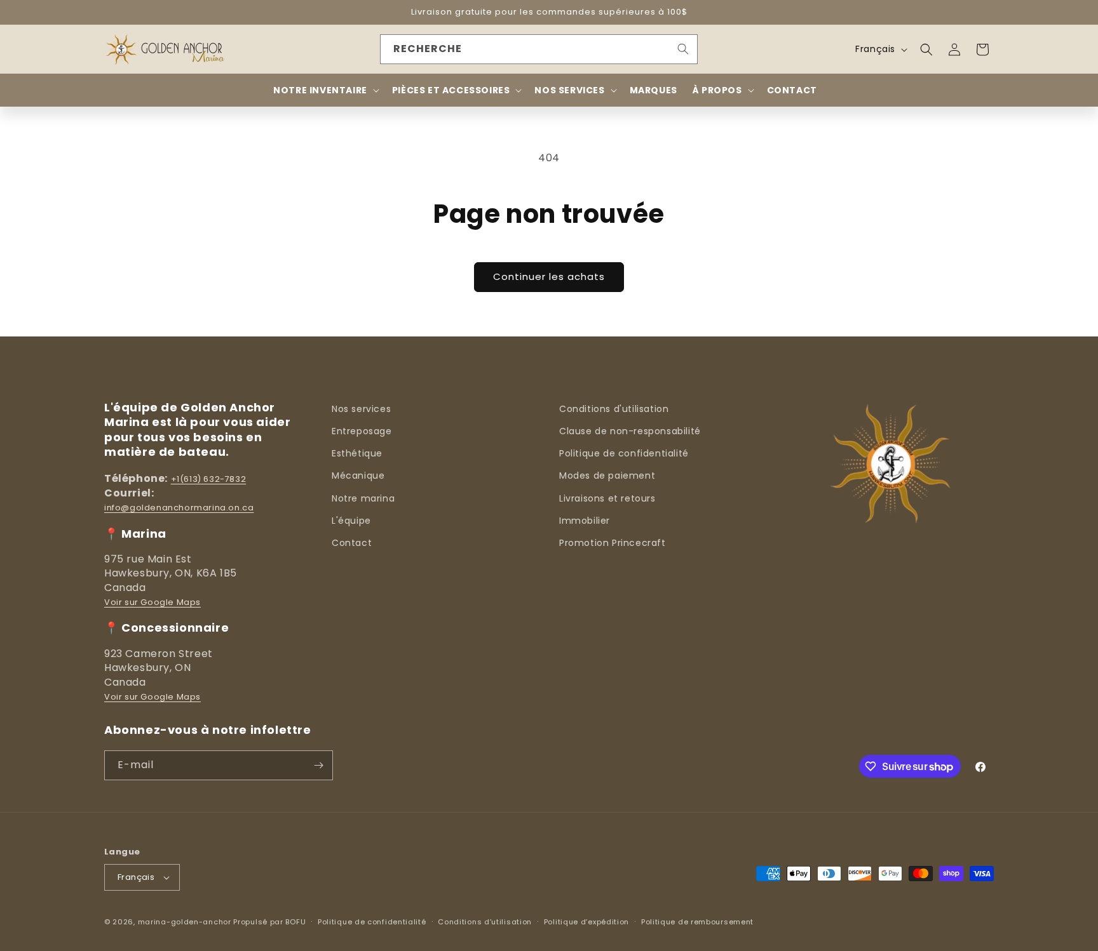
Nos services (361, 408)
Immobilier (584, 520)
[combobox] (539, 49)
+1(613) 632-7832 (209, 479)
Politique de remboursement (697, 922)
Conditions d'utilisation (613, 408)
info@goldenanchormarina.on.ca (179, 507)
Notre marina (363, 498)
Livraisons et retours (607, 498)
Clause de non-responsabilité (630, 431)
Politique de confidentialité (624, 453)
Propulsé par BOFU (269, 922)
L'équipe (351, 520)
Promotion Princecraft (612, 542)
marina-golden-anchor (184, 922)
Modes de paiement (607, 475)
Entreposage (362, 431)
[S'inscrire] (318, 765)
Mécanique (358, 475)
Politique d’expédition (586, 922)
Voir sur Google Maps (152, 602)
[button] (926, 49)
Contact (352, 542)
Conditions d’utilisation (485, 922)
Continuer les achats (549, 276)
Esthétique (357, 453)
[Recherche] (683, 49)
